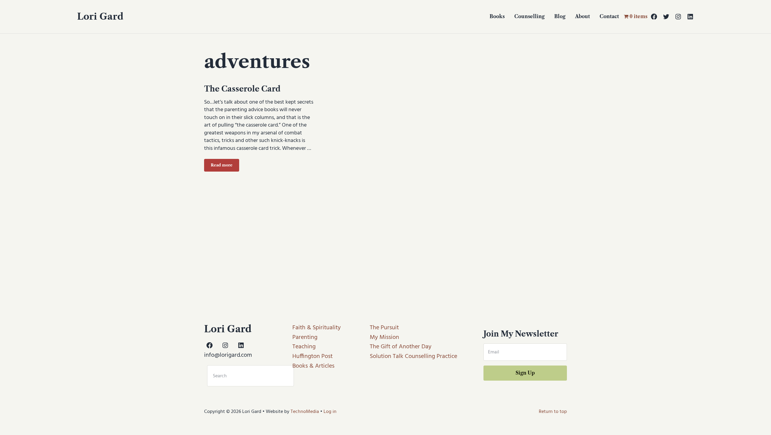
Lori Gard (100, 16)
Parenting (304, 337)
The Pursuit (384, 328)
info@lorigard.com (228, 355)
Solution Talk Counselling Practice (413, 356)
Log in (330, 412)
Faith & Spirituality (316, 328)
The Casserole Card (242, 88)
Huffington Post (312, 356)
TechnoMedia (305, 412)
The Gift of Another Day (400, 347)
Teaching (304, 347)
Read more (225, 166)
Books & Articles (313, 366)
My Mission (384, 337)
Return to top (553, 412)
